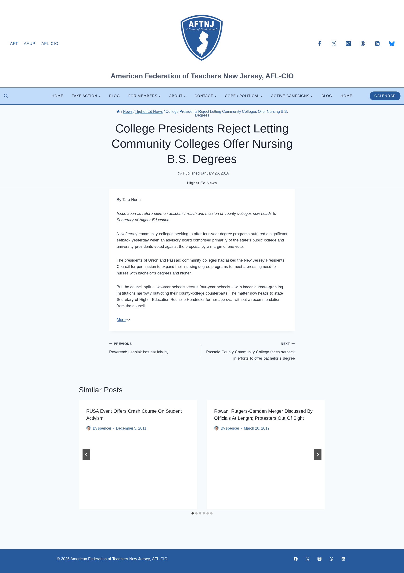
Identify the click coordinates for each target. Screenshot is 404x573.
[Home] (118, 111)
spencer (104, 428)
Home (57, 96)
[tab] (192, 513)
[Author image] (88, 428)
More (121, 320)
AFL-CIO (49, 43)
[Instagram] (348, 43)
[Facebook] (319, 43)
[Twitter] (334, 43)
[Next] (317, 454)
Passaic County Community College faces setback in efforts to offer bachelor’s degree (250, 351)
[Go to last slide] (86, 454)
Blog (114, 96)
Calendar (385, 96)
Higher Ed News (202, 183)
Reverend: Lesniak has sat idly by (139, 348)
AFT (14, 43)
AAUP (29, 43)
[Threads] (363, 43)
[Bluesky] (392, 43)
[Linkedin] (377, 43)
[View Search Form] (6, 96)
